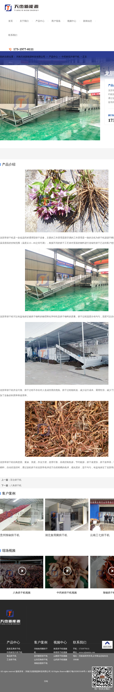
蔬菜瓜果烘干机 (13, 649)
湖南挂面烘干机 (41, 663)
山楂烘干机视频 (60, 656)
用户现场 (55, 21)
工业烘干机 (11, 660)
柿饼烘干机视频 (60, 652)
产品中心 (40, 21)
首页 (10, 21)
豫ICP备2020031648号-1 (77, 671)
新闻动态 (87, 21)
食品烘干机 (11, 656)
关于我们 (24, 21)
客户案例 (8, 493)
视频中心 (71, 21)
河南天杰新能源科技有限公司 (30, 56)
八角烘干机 (15, 485)
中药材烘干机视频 (67, 592)
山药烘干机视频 (60, 660)
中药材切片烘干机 (70, 56)
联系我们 (12, 35)
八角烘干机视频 (21, 592)
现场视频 (8, 550)
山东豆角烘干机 (41, 660)
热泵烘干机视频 (60, 649)
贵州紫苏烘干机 (41, 656)
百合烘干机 (15, 480)
